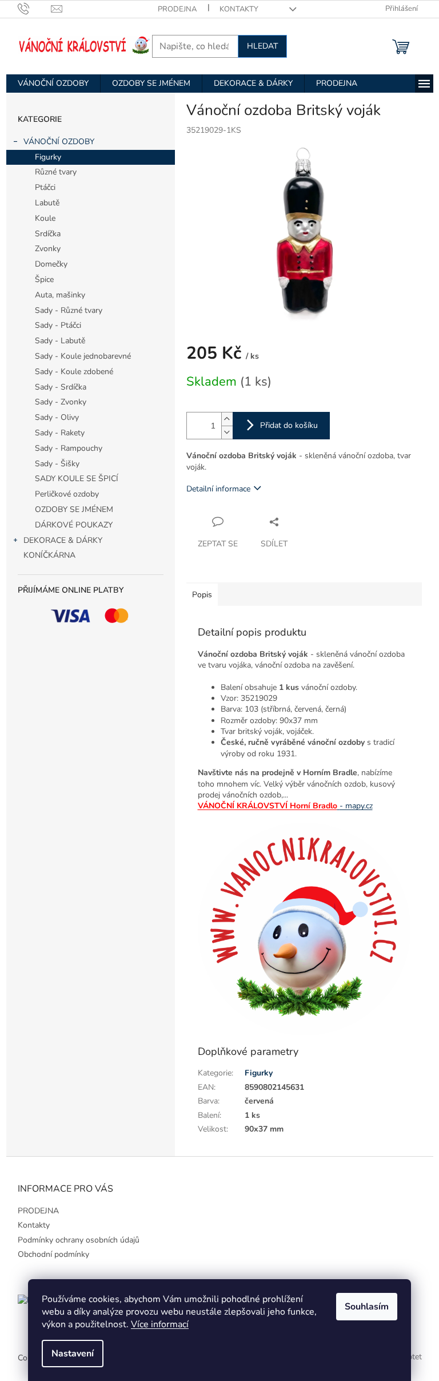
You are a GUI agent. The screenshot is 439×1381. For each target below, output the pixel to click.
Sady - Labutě (60, 340)
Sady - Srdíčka (60, 387)
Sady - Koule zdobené (74, 371)
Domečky (51, 264)
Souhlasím (367, 1306)
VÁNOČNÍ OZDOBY (58, 141)
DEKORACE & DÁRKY (62, 540)
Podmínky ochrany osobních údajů (78, 1240)
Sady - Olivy (57, 417)
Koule (45, 218)
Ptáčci (45, 187)
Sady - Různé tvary (68, 310)
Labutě (47, 202)
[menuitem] (53, 83)
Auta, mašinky (60, 294)
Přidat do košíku (289, 425)
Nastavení (72, 1353)
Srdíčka (48, 233)
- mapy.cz (356, 805)
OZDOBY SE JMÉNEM (74, 509)
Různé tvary (56, 171)
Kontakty (239, 9)
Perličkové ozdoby (67, 494)
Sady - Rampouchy (68, 448)
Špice (44, 279)
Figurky (48, 157)
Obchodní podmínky (53, 1254)
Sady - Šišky (57, 463)
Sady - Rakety (60, 432)
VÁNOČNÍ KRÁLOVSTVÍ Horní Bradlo (267, 805)
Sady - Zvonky (60, 401)
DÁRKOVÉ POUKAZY (74, 524)
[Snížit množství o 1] (227, 432)
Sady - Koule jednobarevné (83, 356)
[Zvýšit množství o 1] (227, 419)
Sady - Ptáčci (58, 325)
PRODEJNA (177, 9)
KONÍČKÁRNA (49, 555)
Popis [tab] (202, 594)
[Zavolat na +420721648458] (34, 8)
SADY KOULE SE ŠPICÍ (76, 478)
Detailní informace (218, 488)
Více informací (160, 1324)
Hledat (262, 46)
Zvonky (48, 248)
